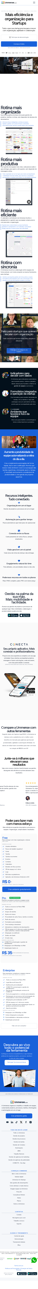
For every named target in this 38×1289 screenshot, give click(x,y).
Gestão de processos (19, 1139)
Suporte (19, 1223)
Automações (19, 1148)
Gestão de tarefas (19, 1142)
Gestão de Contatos (19, 1145)
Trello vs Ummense (19, 1133)
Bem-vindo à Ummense (19, 1173)
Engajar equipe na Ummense (19, 1188)
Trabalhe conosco (19, 1220)
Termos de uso (18, 1265)
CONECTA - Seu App (19, 1163)
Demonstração (19, 1239)
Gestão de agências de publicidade (19, 1160)
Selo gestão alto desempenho (19, 1182)
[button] (33, 2)
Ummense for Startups (19, 1179)
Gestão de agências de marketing (19, 1157)
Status (19, 1198)
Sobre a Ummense (19, 1204)
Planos (19, 1201)
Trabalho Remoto (19, 1154)
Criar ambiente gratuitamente (19, 889)
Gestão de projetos (19, 1136)
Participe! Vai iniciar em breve (16, 1062)
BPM (19, 1151)
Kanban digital (19, 1176)
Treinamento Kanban (19, 1242)
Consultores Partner (19, 1194)
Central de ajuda (19, 1236)
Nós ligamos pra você (19, 1217)
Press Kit (19, 1191)
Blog (19, 1245)
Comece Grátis (19, 44)
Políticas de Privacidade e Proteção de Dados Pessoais (18, 1269)
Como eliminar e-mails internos (19, 1185)
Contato (19, 1214)
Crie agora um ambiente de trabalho (19, 350)
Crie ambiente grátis (19, 1116)
